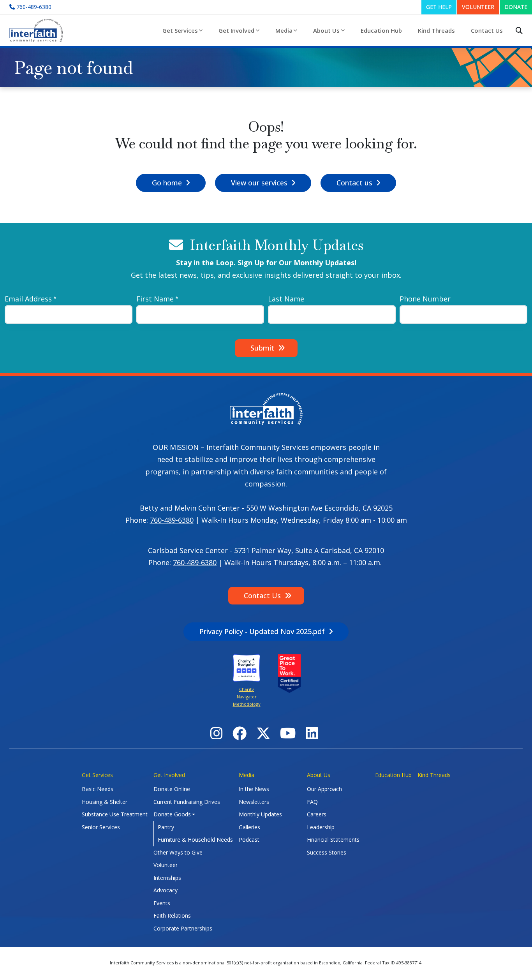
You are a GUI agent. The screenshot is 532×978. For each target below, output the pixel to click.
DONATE (515, 7)
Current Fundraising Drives (186, 801)
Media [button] (283, 30)
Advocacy (165, 890)
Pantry (166, 827)
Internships (167, 877)
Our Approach (324, 789)
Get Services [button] (180, 30)
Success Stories (326, 852)
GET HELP (439, 7)
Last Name (286, 298)
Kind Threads (436, 30)
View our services (259, 182)
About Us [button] (326, 30)
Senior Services (101, 827)
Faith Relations (172, 915)
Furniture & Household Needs (195, 839)
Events (161, 903)
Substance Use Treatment (115, 814)
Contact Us (487, 30)
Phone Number (425, 298)
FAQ (312, 801)
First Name (155, 298)
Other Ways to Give (178, 852)
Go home (167, 182)
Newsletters (254, 801)
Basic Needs (97, 789)
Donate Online (171, 789)
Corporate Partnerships (182, 928)
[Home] (39, 30)
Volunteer (165, 865)
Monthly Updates (260, 814)
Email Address (28, 298)
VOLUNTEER (478, 7)
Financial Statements (333, 839)
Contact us (354, 182)
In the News (254, 789)
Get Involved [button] (236, 30)
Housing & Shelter (104, 801)
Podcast (249, 839)
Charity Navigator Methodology (247, 696)
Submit (262, 347)
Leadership (321, 827)
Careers (316, 814)
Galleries (249, 827)
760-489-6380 (172, 520)
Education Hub (381, 30)
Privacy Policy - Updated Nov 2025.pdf (262, 631)
